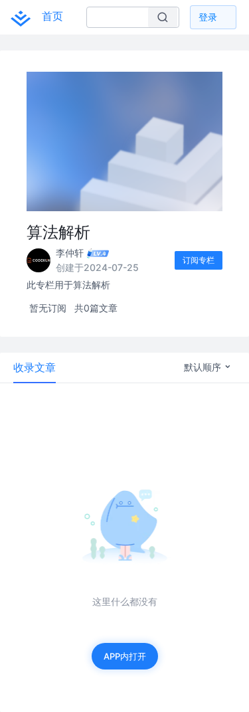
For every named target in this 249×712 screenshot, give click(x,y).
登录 (208, 17)
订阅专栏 (198, 260)
